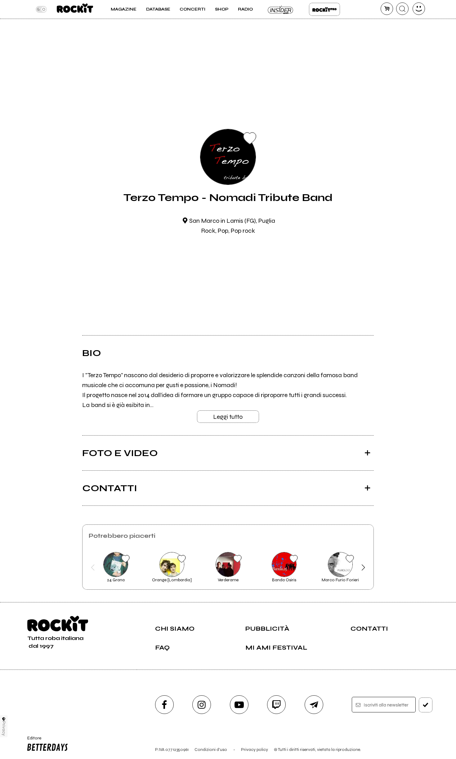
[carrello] (387, 8)
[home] (75, 9)
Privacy (4, 728)
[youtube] (239, 704)
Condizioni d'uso (210, 749)
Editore (32, 741)
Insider (280, 9)
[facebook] (164, 704)
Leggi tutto (228, 417)
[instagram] (201, 704)
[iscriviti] (425, 704)
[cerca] (402, 8)
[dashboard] (419, 8)
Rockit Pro (324, 9)
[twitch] (276, 704)
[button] (93, 567)
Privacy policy (254, 749)
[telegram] (314, 704)
